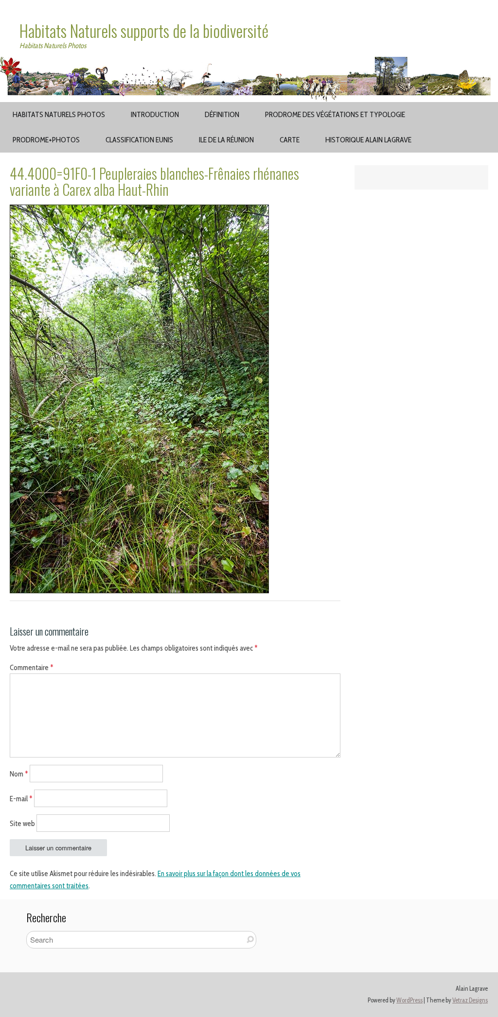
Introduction (155, 114)
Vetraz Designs (470, 1000)
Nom (19, 774)
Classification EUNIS (139, 139)
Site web (22, 823)
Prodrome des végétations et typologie (335, 114)
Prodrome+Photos (46, 139)
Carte (290, 139)
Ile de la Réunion (226, 139)
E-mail (21, 798)
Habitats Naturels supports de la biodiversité (143, 30)
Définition (222, 114)
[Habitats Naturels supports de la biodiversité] (249, 62)
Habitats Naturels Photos (59, 114)
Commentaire (31, 667)
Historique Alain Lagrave (368, 139)
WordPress (409, 1000)
